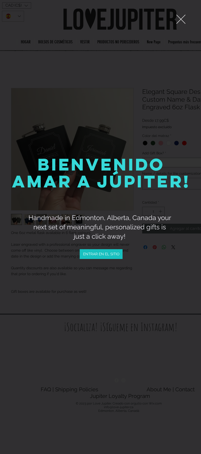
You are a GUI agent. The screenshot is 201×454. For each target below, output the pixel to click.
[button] (181, 19)
